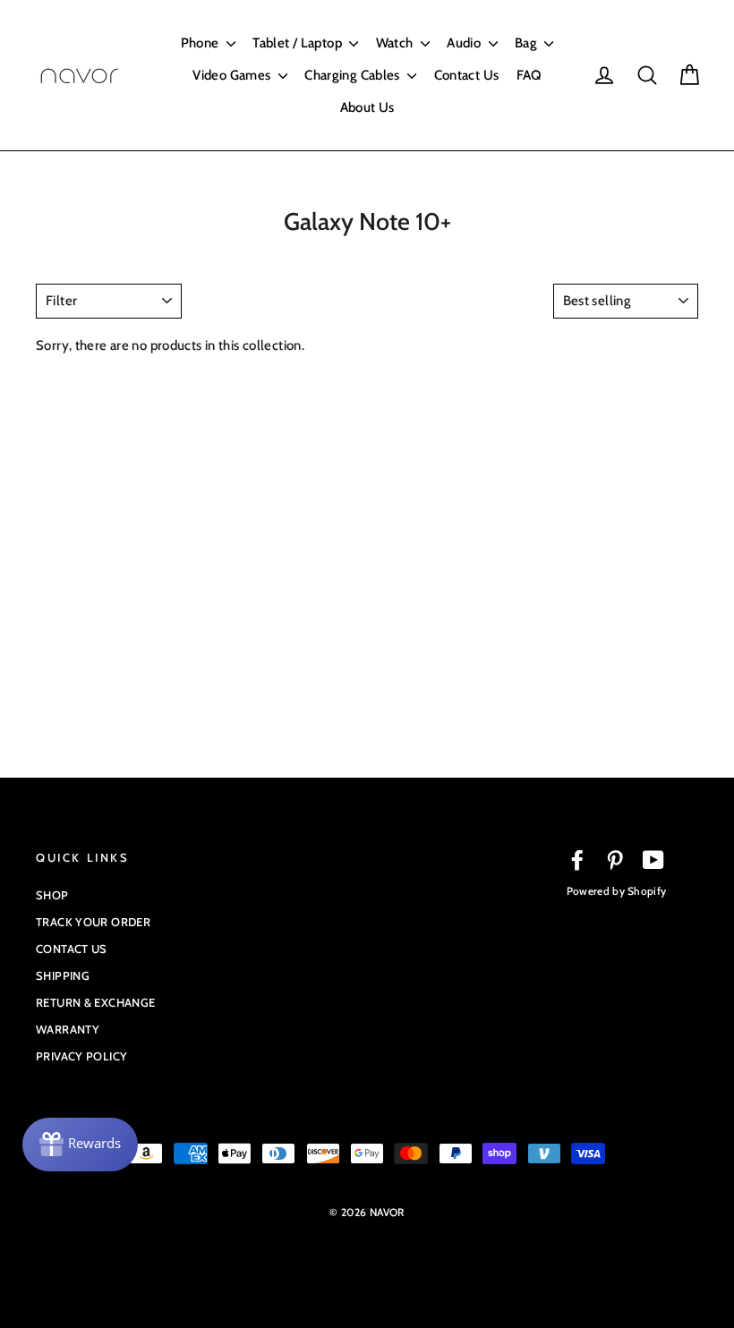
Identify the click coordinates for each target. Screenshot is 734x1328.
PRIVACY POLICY (81, 1056)
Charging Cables (353, 75)
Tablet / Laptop (298, 43)
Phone (201, 43)
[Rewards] (80, 1144)
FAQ (529, 75)
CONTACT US (71, 948)
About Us (367, 107)
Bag (528, 43)
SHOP (52, 895)
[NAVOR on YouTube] (653, 860)
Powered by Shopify (616, 891)
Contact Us (466, 75)
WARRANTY (67, 1029)
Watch (396, 43)
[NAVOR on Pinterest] (615, 860)
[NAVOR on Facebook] (577, 860)
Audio (465, 43)
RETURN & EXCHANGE (95, 1002)
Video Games (233, 75)
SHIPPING (63, 975)
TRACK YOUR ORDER (93, 922)
